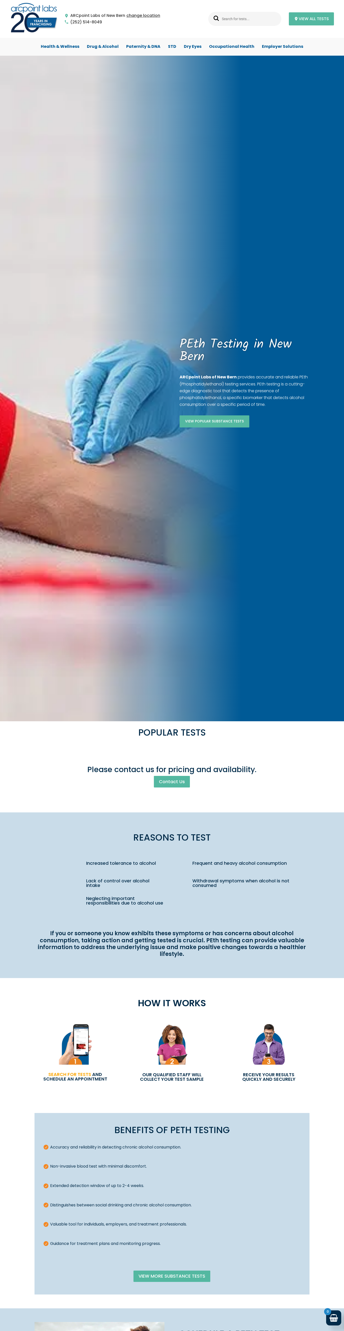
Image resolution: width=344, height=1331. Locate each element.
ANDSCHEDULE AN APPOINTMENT (75, 1076)
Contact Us (172, 781)
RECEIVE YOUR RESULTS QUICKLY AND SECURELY (268, 1076)
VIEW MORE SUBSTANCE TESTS (172, 1276)
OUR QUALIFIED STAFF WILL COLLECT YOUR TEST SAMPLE (172, 1076)
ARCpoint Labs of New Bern (97, 15)
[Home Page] (34, 19)
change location (143, 15)
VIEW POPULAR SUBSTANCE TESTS (214, 421)
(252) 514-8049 (86, 22)
